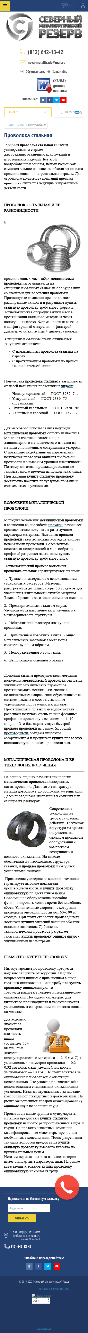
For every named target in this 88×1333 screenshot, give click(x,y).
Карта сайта (59, 71)
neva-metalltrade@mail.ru (46, 62)
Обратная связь (35, 71)
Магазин (21, 125)
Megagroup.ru (44, 1328)
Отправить (22, 1218)
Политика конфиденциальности (54, 1289)
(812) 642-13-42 (45, 52)
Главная (9, 125)
